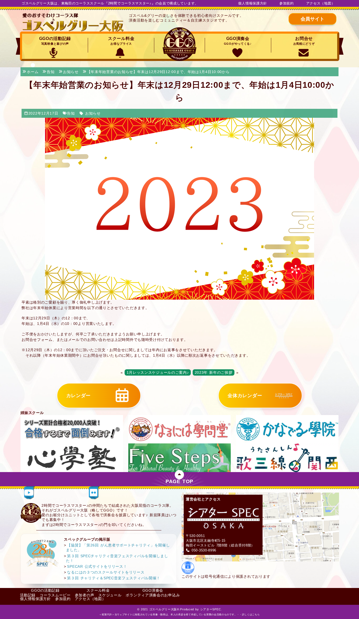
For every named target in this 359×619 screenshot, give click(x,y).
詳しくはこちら (251, 614)
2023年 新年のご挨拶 (214, 372)
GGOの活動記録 (55, 40)
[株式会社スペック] (43, 553)
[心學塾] (71, 457)
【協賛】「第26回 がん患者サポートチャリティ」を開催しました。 (118, 547)
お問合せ (304, 40)
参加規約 (286, 3)
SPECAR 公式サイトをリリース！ (97, 566)
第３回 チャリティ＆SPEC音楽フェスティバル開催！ (113, 578)
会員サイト (312, 19)
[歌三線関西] (287, 457)
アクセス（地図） (320, 3)
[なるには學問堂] (179, 429)
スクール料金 (121, 40)
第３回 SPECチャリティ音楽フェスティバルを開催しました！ (117, 558)
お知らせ (93, 113)
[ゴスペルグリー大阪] (73, 22)
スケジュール (109, 595)
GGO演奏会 (238, 40)
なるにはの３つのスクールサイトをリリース (105, 572)
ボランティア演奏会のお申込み (153, 595)
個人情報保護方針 (252, 3)
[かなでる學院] (287, 429)
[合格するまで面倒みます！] (71, 429)
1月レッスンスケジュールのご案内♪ (158, 372)
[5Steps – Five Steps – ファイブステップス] (179, 457)
